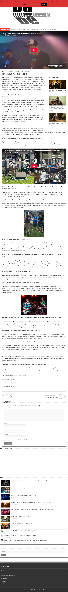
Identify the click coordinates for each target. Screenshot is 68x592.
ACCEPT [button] (44, 4)
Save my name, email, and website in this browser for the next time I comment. (25, 439)
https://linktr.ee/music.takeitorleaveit (16, 375)
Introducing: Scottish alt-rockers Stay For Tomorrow (56, 107)
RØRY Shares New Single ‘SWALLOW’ (20, 516)
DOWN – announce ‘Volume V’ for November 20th (23, 495)
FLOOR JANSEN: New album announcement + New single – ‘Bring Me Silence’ (30, 481)
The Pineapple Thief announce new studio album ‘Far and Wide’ (20, 535)
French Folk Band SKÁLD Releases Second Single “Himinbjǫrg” (19, 530)
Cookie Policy (4, 584)
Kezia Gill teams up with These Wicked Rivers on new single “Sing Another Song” (31, 502)
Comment (7, 408)
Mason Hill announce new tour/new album (21, 523)
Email (5, 429)
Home (4, 71)
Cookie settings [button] (34, 4)
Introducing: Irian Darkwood (13, 395)
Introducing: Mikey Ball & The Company (57, 124)
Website (6, 434)
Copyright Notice (5, 578)
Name (6, 423)
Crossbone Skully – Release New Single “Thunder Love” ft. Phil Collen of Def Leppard (25, 540)
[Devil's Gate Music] (34, 13)
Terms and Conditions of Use (8, 575)
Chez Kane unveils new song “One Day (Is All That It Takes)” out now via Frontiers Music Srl (33, 29)
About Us (3, 570)
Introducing (10, 71)
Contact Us (3, 581)
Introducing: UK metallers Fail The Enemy (57, 91)
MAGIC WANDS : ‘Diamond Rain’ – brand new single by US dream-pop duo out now (32, 509)
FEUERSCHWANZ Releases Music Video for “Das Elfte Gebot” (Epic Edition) (53, 396)
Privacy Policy (4, 573)
